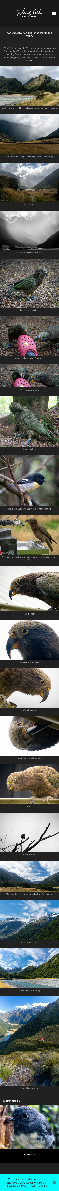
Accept (32, 1185)
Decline (43, 1185)
